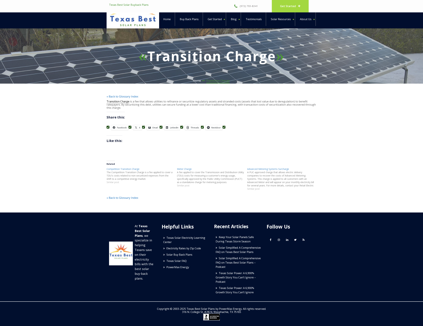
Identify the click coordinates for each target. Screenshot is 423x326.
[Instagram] (279, 240)
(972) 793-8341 (248, 6)
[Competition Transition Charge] (142, 175)
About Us (305, 19)
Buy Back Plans (189, 19)
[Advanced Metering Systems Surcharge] (282, 179)
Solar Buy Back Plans (179, 254)
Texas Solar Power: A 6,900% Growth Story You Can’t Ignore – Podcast (236, 277)
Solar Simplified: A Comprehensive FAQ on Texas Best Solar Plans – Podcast (238, 262)
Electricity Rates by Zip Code (183, 248)
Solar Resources (281, 19)
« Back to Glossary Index (122, 96)
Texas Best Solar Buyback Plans (129, 5)
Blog (234, 19)
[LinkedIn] (287, 240)
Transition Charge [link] (118, 101)
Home (167, 19)
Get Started (288, 6)
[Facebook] (271, 240)
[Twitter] (295, 240)
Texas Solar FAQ (176, 261)
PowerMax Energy (177, 267)
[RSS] (304, 240)
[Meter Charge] (212, 177)
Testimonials (254, 19)
